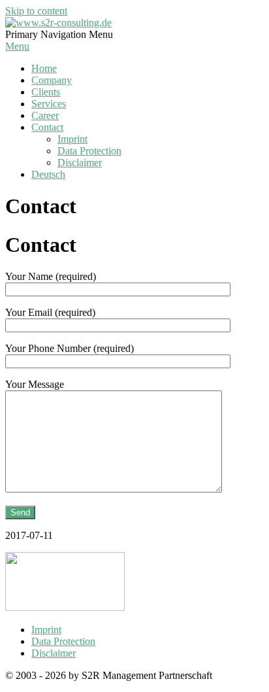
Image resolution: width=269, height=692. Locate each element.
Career (45, 115)
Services (48, 103)
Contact (47, 127)
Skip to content (36, 10)
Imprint (72, 139)
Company (51, 80)
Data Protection (89, 150)
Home (44, 68)
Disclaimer (79, 162)
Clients (45, 91)
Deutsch (48, 174)
